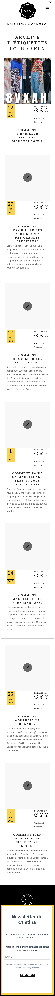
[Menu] (47, 7)
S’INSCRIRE (27, 975)
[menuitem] (47, 6)
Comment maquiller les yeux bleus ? (28, 359)
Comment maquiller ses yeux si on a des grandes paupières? (27, 234)
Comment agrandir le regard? (27, 720)
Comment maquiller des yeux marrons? (27, 599)
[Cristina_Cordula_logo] (27, 13)
